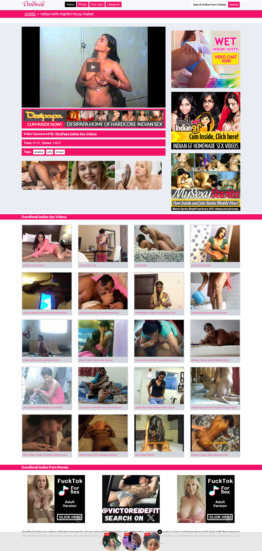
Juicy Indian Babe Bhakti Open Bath (43, 407)
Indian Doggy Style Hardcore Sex (209, 454)
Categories (113, 4)
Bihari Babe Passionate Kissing (96, 360)
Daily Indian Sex (87, 265)
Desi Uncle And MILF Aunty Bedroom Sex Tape (159, 360)
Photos (82, 4)
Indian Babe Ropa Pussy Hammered (99, 312)
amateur (39, 152)
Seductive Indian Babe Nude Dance (155, 407)
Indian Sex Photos (201, 265)
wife (49, 152)
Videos (70, 4)
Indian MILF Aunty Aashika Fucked (41, 360)
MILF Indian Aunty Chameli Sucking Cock (45, 454)
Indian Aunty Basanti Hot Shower (209, 312)
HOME (30, 14)
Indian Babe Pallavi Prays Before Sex (155, 312)
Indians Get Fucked (33, 265)
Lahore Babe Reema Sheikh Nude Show (45, 312)
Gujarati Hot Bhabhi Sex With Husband (100, 407)
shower (60, 152)
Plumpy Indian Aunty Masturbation (210, 360)
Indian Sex (141, 265)
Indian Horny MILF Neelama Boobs (98, 454)
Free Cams (97, 4)
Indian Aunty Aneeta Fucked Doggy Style (214, 407)
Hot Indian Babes (144, 454)
